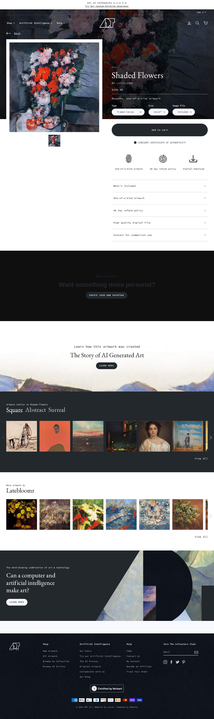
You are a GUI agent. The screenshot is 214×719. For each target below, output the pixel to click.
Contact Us (133, 656)
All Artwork (50, 656)
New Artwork (50, 651)
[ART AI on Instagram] (165, 662)
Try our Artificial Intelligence (100, 656)
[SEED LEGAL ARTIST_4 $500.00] (54, 514)
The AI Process (89, 661)
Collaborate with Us (92, 671)
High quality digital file (160, 222)
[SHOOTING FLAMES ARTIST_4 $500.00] (88, 514)
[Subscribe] (196, 652)
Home (114, 67)
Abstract (35, 410)
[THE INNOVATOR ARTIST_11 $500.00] (21, 436)
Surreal (56, 410)
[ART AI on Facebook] (171, 662)
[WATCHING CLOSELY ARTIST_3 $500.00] (54, 436)
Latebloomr (125, 83)
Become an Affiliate (139, 666)
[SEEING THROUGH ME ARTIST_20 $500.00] (154, 436)
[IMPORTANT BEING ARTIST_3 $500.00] (187, 436)
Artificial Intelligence (35, 23)
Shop (10, 23)
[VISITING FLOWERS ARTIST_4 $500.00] (21, 514)
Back (17, 33)
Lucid (110, 707)
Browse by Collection (56, 661)
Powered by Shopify (127, 707)
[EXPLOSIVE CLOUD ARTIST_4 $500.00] (154, 514)
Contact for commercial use (160, 235)
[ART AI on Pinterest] (183, 662)
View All (201, 458)
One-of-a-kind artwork (160, 198)
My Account (133, 661)
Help (60, 23)
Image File (178, 105)
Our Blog (85, 677)
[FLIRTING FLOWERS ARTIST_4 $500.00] (187, 514)
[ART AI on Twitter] (177, 662)
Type (114, 105)
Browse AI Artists (54, 666)
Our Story (86, 651)
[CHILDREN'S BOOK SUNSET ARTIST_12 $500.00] (88, 436)
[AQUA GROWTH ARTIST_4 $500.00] (121, 514)
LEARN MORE (17, 602)
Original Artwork (90, 666)
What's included (160, 185)
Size (151, 105)
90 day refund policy (160, 210)
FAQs (129, 651)
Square (14, 410)
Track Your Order (137, 671)
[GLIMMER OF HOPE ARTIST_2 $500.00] (121, 436)
